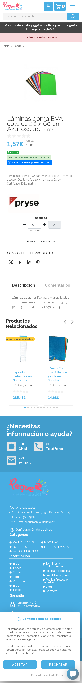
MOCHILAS (51, 542)
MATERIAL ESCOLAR (57, 546)
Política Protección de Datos (56, 581)
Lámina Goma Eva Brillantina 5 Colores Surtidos (58, 374)
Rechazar (58, 664)
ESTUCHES (20, 546)
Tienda (17, 45)
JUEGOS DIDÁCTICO (26, 551)
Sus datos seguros (57, 575)
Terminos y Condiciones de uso (56, 565)
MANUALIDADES (23, 542)
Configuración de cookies (33, 529)
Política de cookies (66, 675)
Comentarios (57, 285)
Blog (16, 576)
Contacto (18, 572)
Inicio (6, 45)
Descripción (23, 285)
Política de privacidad (42, 675)
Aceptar (20, 664)
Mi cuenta (19, 581)
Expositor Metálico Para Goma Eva (22, 376)
